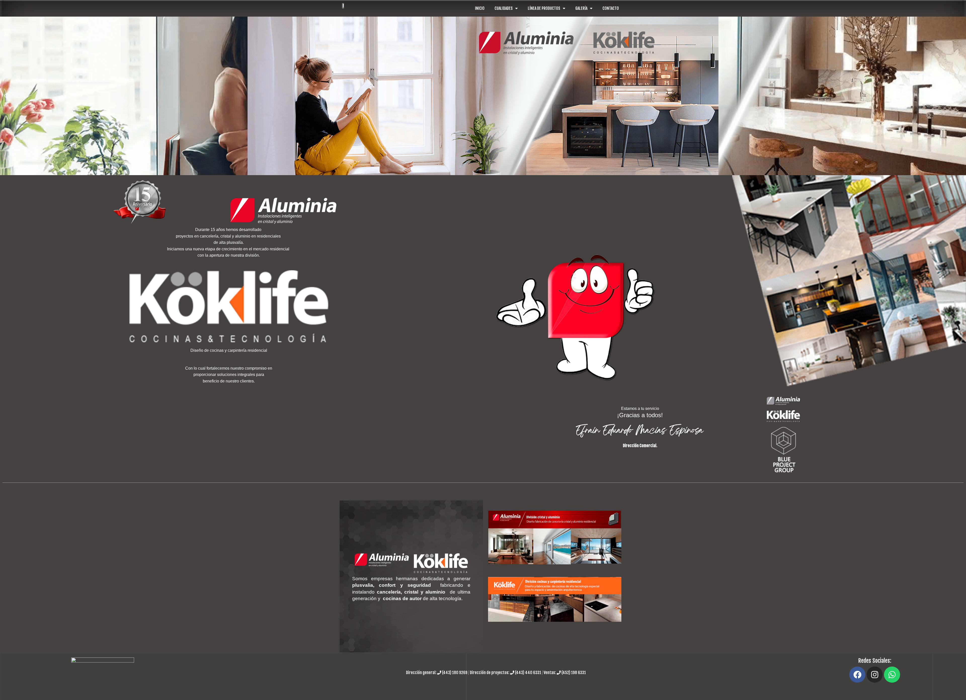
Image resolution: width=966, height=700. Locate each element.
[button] (5, 95)
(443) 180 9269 (454, 672)
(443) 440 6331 (528, 672)
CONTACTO (610, 8)
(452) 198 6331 (573, 672)
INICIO (480, 8)
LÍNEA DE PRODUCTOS (544, 8)
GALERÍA (581, 8)
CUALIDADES (504, 8)
